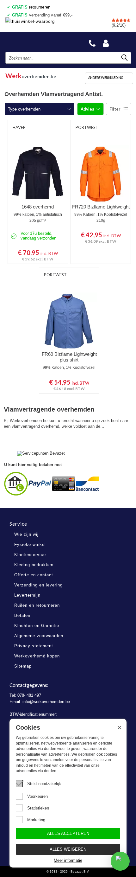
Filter (115, 109)
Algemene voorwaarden (38, 635)
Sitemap (23, 666)
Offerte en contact (33, 575)
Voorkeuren (37, 796)
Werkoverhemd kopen (37, 656)
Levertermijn (27, 595)
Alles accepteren (68, 833)
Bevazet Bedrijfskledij (35, 41)
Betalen (22, 615)
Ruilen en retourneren (37, 605)
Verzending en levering (38, 585)
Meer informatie (68, 860)
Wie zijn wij (26, 534)
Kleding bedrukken (33, 564)
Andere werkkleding (105, 78)
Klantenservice (30, 554)
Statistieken (38, 808)
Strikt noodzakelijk (44, 783)
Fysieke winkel (30, 544)
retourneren (31, 7)
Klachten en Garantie (36, 625)
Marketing (36, 819)
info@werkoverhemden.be (46, 701)
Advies (88, 109)
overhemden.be (30, 75)
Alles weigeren (68, 849)
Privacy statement (33, 645)
